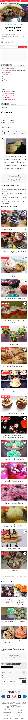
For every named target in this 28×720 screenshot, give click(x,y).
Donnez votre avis (18, 24)
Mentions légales (5, 703)
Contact (13, 701)
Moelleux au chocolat (8, 201)
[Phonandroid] (20, 718)
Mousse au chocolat (7, 189)
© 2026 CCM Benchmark (21, 703)
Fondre (16, 158)
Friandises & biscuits (14, 3)
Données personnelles (6, 702)
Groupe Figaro (12, 703)
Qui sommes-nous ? (7, 701)
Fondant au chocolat (7, 193)
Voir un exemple (22, 675)
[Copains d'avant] (7, 715)
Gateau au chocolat (7, 197)
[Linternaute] (7, 712)
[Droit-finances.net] (20, 713)
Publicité (17, 701)
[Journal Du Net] (20, 710)
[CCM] (7, 710)
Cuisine (5, 675)
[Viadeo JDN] (20, 715)
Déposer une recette (7, 666)
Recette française (21, 576)
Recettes (5, 3)
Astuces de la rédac (8, 678)
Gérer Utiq (24, 702)
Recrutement (22, 701)
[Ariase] (7, 718)
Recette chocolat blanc (8, 576)
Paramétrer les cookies (16, 702)
